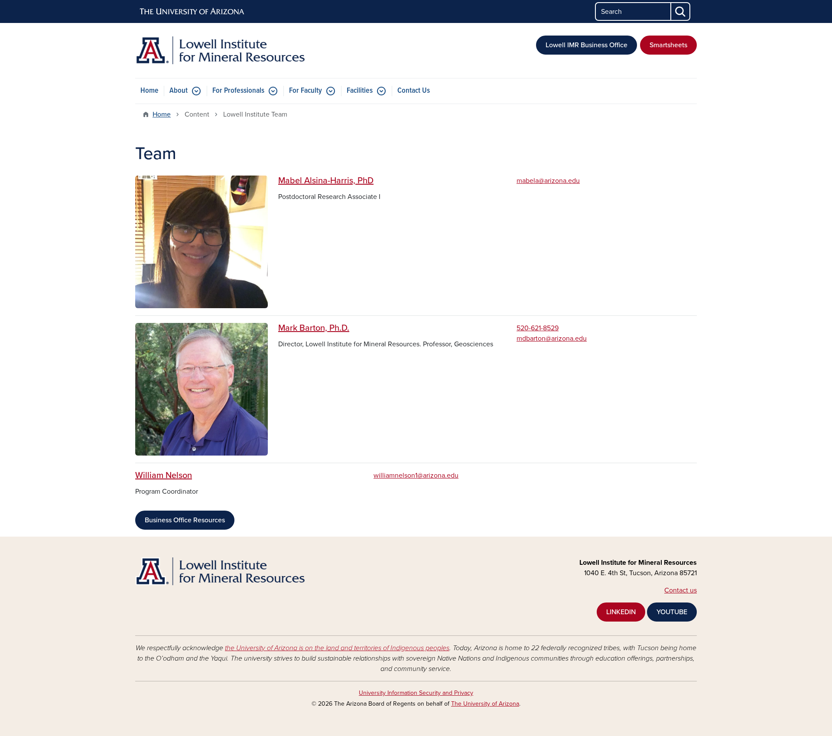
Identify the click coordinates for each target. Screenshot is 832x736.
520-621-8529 (538, 328)
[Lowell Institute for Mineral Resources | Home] (225, 50)
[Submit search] (680, 11)
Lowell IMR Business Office (586, 45)
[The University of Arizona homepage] (192, 12)
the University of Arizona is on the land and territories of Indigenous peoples (337, 648)
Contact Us (413, 91)
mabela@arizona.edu (548, 180)
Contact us (680, 590)
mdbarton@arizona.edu (552, 338)
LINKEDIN (621, 612)
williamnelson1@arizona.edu (416, 475)
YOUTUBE (671, 612)
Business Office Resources (185, 520)
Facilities (360, 91)
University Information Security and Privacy (416, 693)
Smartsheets (668, 45)
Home (149, 91)
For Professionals (238, 91)
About (178, 91)
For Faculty (305, 91)
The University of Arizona (485, 703)
